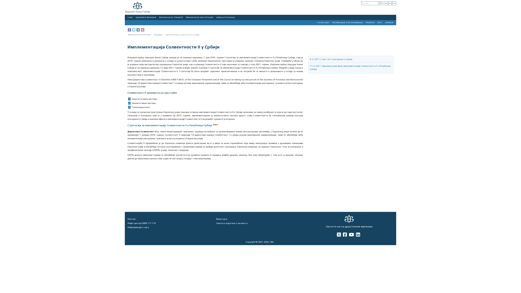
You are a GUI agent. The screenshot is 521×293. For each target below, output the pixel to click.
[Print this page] (142, 29)
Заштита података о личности (231, 223)
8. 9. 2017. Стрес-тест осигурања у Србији (331, 59)
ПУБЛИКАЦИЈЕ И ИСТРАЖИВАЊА (347, 22)
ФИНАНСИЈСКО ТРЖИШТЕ (171, 17)
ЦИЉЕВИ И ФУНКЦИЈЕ (146, 17)
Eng (394, 3)
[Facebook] (129, 29)
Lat (390, 3)
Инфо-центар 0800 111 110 (142, 223)
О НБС (130, 17)
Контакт (132, 219)
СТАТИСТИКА (323, 22)
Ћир (386, 3)
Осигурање (158, 35)
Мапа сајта (221, 219)
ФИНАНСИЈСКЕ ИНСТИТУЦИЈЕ (200, 17)
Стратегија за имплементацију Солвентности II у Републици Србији (170, 125)
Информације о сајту (138, 227)
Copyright (250, 242)
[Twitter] (133, 29)
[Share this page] (138, 29)
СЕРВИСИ (389, 22)
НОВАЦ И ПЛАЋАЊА (225, 17)
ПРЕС (379, 22)
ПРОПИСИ (370, 22)
